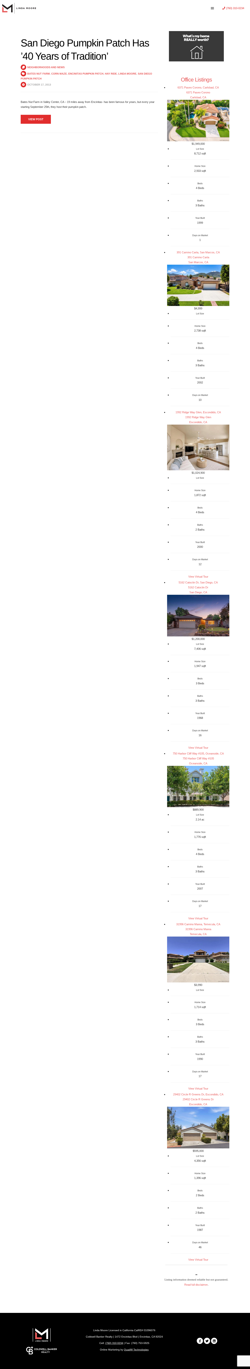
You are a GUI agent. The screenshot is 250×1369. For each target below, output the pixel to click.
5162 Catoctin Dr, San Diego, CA (198, 582)
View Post (35, 119)
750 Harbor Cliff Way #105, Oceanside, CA (198, 753)
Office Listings (196, 80)
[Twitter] (207, 1341)
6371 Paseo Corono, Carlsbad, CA (198, 87)
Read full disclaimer (196, 1284)
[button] (233, 8)
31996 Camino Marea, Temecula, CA (198, 924)
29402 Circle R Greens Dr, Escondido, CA (198, 1094)
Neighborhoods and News (46, 67)
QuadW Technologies (136, 1349)
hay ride (111, 73)
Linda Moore (127, 73)
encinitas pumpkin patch (85, 73)
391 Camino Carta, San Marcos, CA (198, 252)
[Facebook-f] (200, 1341)
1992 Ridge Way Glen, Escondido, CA (198, 412)
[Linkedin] (214, 1341)
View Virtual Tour (198, 576)
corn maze (59, 73)
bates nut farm (38, 73)
